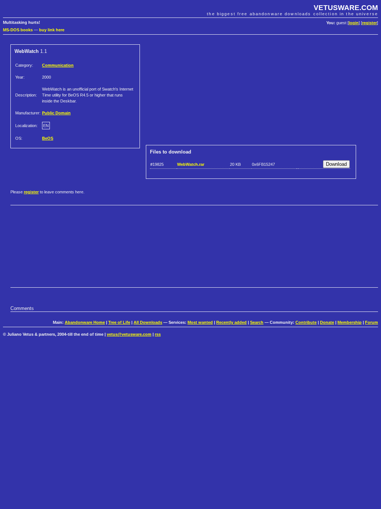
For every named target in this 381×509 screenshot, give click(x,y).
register (369, 22)
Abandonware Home (85, 322)
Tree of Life (119, 322)
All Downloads (148, 322)
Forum (371, 322)
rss (158, 334)
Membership (349, 322)
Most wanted (200, 322)
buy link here (51, 30)
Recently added (231, 322)
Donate (327, 322)
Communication (58, 65)
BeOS (47, 138)
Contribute (306, 322)
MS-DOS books (18, 30)
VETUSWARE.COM (346, 8)
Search (256, 322)
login (354, 22)
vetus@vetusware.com (129, 334)
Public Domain (56, 113)
